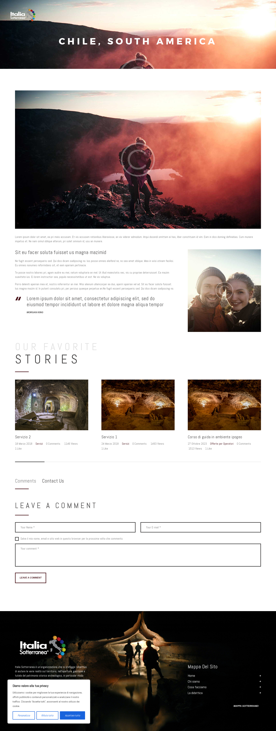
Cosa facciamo (197, 687)
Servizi (39, 444)
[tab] (28, 481)
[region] (49, 701)
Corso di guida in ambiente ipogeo (215, 437)
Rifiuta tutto (47, 715)
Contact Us (53, 481)
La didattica (195, 693)
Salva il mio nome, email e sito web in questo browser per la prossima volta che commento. (71, 538)
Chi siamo (194, 681)
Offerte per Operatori (222, 444)
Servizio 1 (109, 437)
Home (191, 676)
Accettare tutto (72, 715)
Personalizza (24, 715)
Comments (25, 481)
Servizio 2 (23, 437)
